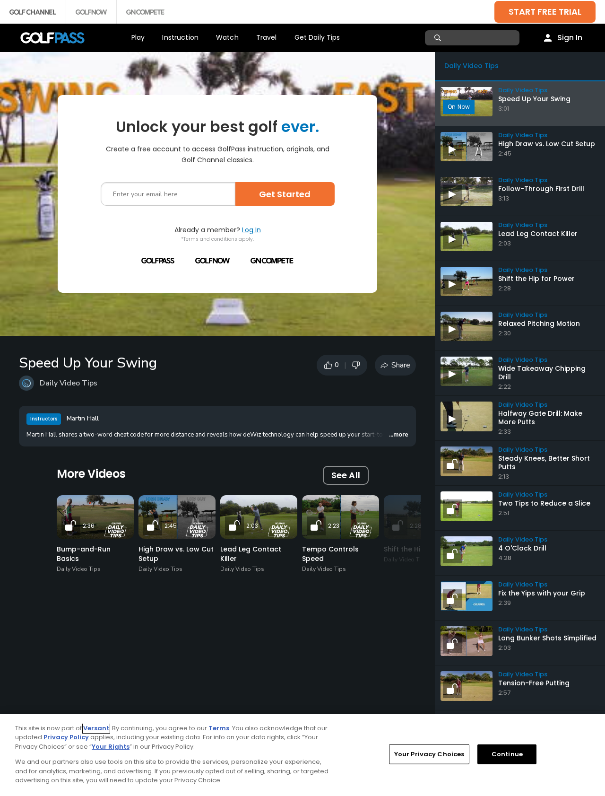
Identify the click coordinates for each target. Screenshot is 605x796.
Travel (266, 37)
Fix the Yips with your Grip (541, 593)
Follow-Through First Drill (541, 188)
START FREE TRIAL (545, 11)
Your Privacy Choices (429, 754)
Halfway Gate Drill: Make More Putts (540, 418)
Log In (251, 230)
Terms (218, 728)
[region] (302, 755)
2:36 (89, 526)
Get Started (285, 194)
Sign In (569, 37)
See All (345, 475)
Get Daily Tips (317, 37)
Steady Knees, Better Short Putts (544, 463)
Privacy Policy (66, 737)
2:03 (252, 526)
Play (138, 37)
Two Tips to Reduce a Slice (544, 503)
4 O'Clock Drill (522, 548)
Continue (507, 754)
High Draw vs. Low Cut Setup (546, 144)
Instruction (180, 37)
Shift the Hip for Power (536, 278)
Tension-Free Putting (534, 683)
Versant (96, 728)
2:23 (333, 526)
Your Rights (111, 746)
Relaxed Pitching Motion (539, 323)
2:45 (170, 526)
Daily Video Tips (68, 383)
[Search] (438, 37)
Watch (227, 37)
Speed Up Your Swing (534, 99)
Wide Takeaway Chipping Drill (542, 373)
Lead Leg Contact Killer (538, 233)
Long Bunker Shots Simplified (547, 638)
